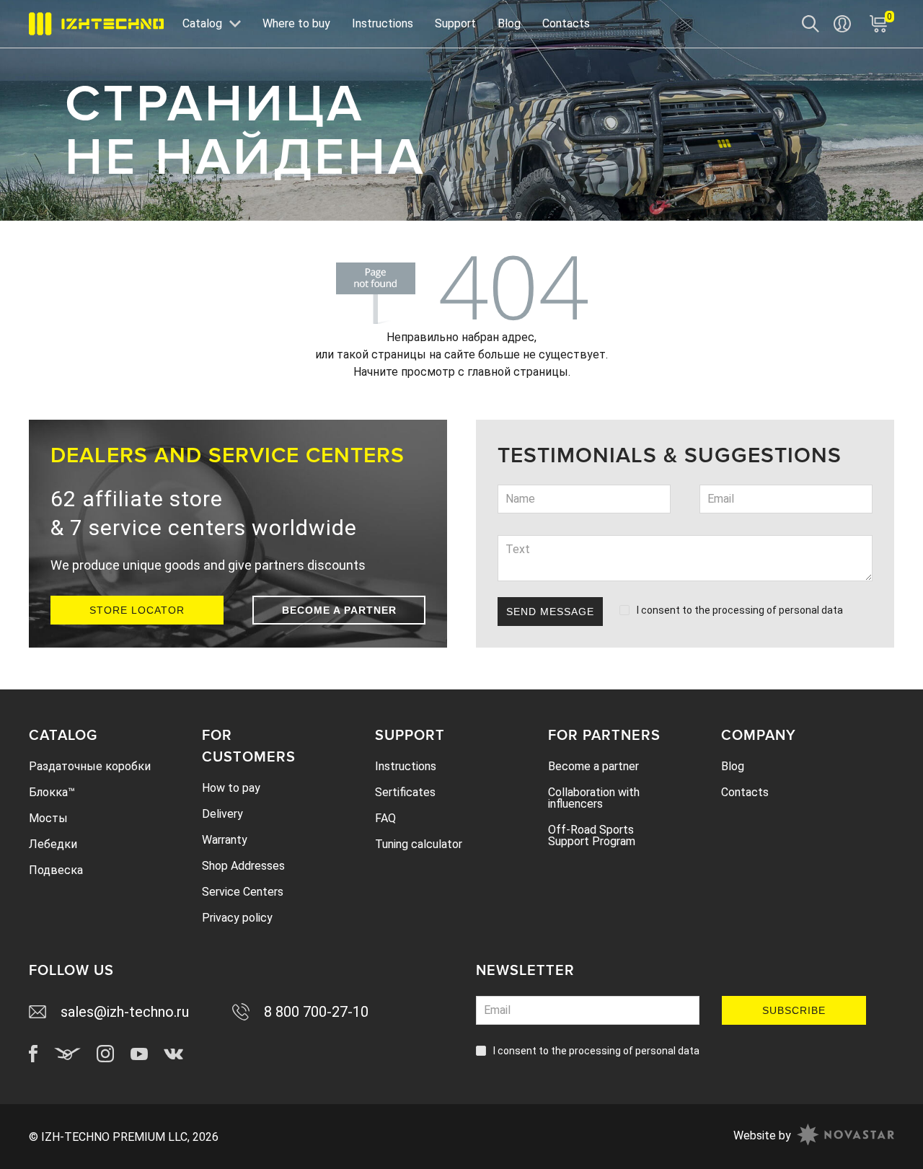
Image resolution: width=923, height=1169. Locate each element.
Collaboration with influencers (594, 798)
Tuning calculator (418, 844)
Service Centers (242, 892)
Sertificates (405, 792)
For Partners (604, 735)
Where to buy (296, 23)
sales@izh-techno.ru (125, 1011)
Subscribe (794, 1010)
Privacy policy (237, 918)
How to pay (231, 788)
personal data (811, 610)
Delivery (222, 814)
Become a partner (339, 610)
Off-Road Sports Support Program (591, 835)
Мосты (48, 818)
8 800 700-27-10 (316, 1011)
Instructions (382, 23)
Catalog (63, 735)
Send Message (550, 611)
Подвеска (56, 870)
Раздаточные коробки (90, 766)
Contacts (566, 23)
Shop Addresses (243, 866)
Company (758, 735)
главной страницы (517, 372)
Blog (509, 23)
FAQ (385, 818)
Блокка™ (52, 792)
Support (455, 23)
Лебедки (53, 844)
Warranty (224, 840)
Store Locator (137, 610)
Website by (762, 1135)
